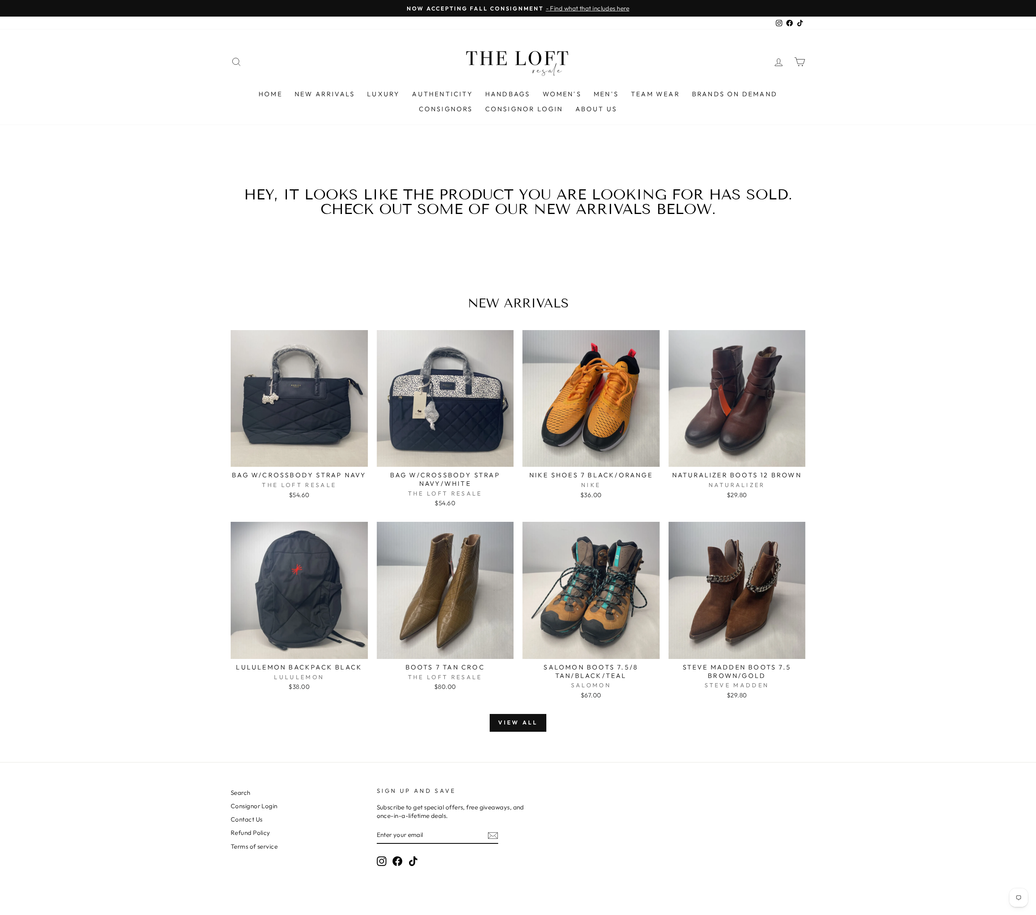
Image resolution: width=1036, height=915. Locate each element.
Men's (606, 94)
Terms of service (254, 846)
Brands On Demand (734, 94)
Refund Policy (250, 833)
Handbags (508, 94)
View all (518, 722)
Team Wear (655, 94)
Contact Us (247, 819)
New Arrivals (325, 94)
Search (241, 792)
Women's (562, 94)
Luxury (383, 94)
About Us (596, 109)
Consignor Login (524, 109)
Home (270, 94)
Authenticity (442, 94)
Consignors (446, 109)
